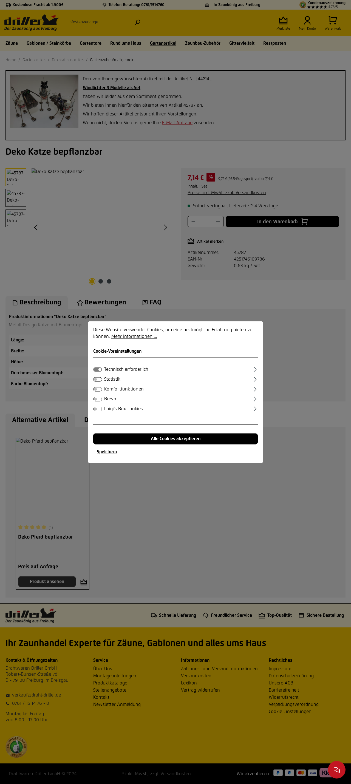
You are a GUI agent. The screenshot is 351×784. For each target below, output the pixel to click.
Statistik (112, 379)
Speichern (107, 452)
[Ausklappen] (255, 368)
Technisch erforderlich (126, 369)
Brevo (110, 399)
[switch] (97, 379)
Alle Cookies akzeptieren (175, 439)
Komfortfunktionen (124, 389)
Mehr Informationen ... (134, 336)
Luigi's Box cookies (123, 409)
